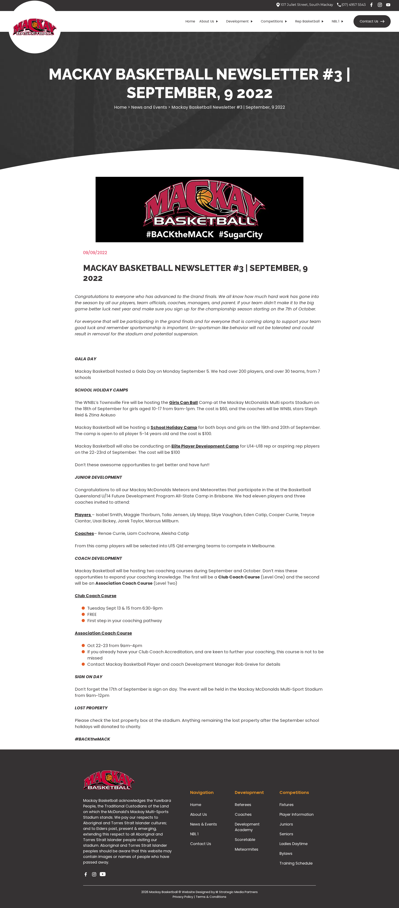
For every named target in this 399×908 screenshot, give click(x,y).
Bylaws (286, 853)
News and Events (149, 107)
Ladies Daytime (294, 843)
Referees (243, 804)
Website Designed (196, 892)
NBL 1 (335, 21)
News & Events (203, 824)
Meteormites (246, 849)
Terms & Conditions (211, 896)
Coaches (243, 814)
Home (190, 21)
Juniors (286, 824)
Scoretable (245, 839)
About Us (206, 21)
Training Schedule (296, 863)
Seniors (286, 834)
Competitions (272, 21)
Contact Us (369, 21)
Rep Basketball (307, 21)
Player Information (297, 814)
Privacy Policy (183, 896)
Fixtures (287, 804)
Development (237, 21)
